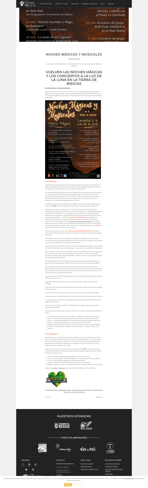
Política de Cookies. (86, 466)
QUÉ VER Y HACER (61, 4)
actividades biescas (51, 390)
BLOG (103, 4)
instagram (62, 368)
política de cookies (129, 478)
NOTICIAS (77, 59)
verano (73, 392)
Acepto (68, 484)
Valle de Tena (67, 392)
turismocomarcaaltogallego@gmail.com (80, 221)
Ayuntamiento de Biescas (112, 463)
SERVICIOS (75, 4)
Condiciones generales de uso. (89, 469)
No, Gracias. (79, 484)
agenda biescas (61, 390)
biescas (69, 390)
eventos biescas (87, 390)
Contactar (59, 475)
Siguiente (99, 397)
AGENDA (111, 4)
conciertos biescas (77, 390)
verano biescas (80, 392)
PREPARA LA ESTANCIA (90, 4)
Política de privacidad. (87, 463)
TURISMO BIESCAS (45, 4)
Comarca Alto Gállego (111, 466)
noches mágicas (97, 390)
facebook (55, 368)
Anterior (48, 397)
